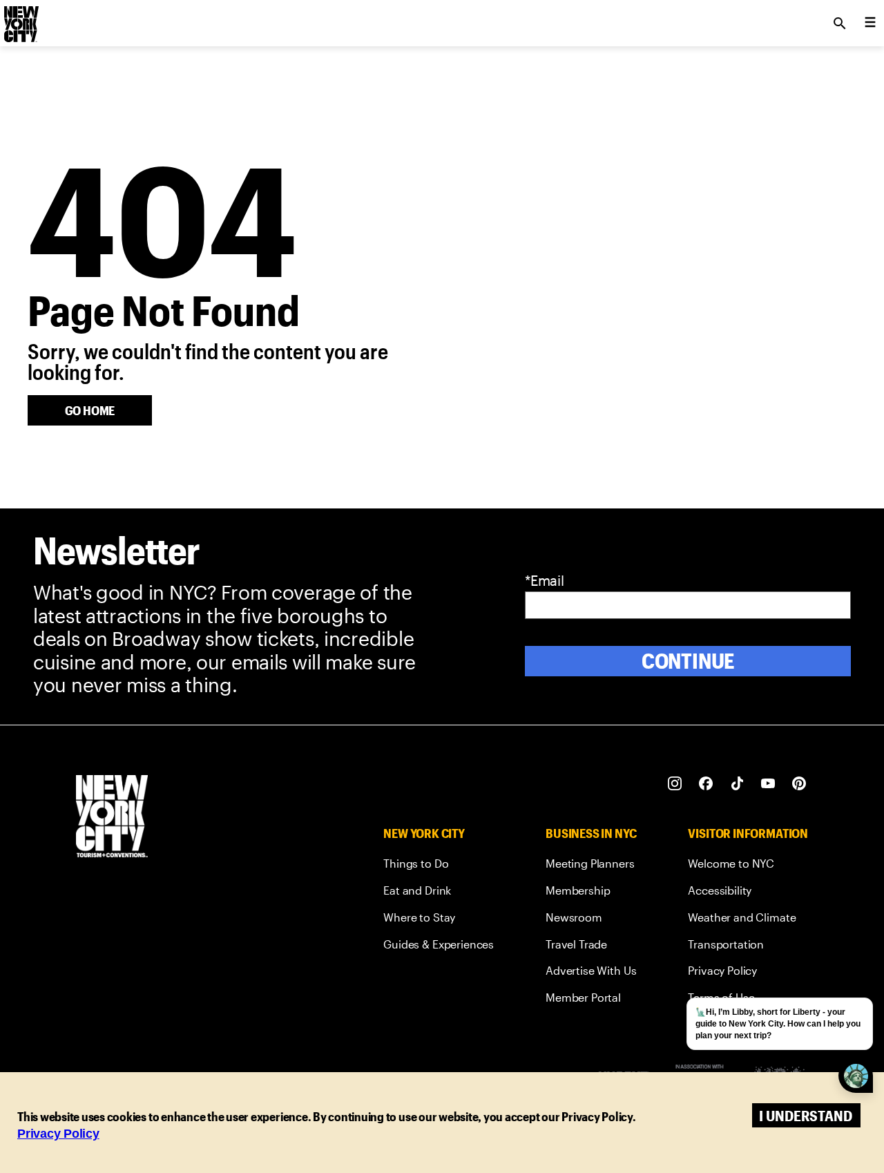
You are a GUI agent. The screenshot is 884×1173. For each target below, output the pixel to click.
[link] (438, 866)
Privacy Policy (58, 1134)
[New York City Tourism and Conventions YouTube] (768, 783)
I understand (805, 1115)
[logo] (20, 19)
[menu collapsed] (870, 23)
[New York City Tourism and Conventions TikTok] (737, 783)
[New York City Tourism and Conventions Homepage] (112, 817)
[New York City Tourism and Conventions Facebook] (706, 783)
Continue (688, 661)
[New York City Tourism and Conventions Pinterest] (799, 783)
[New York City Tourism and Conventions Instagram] (675, 783)
